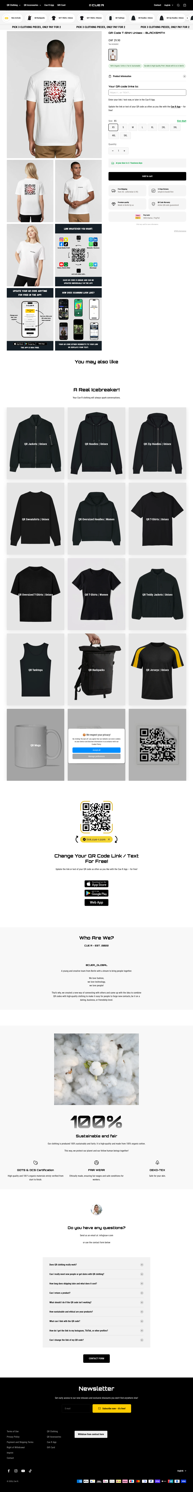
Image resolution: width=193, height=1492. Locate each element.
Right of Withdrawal (16, 1447)
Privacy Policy (13, 1436)
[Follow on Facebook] (9, 1471)
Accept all (96, 750)
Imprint (10, 1452)
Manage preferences (96, 756)
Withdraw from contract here (91, 1434)
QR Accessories (31, 5)
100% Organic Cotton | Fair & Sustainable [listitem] (125, 66)
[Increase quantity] (124, 150)
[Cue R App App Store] (96, 883)
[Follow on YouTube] (23, 1471)
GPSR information (180, 231)
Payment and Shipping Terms (20, 1442)
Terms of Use (13, 1431)
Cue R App (49, 5)
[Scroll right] (187, 18)
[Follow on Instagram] (16, 1471)
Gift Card (61, 5)
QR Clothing (12, 5)
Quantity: (113, 144)
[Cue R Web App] (96, 902)
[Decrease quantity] (113, 150)
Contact (157, 5)
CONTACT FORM (96, 1358)
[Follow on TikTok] (30, 1471)
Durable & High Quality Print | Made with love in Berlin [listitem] (164, 66)
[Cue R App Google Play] (96, 893)
